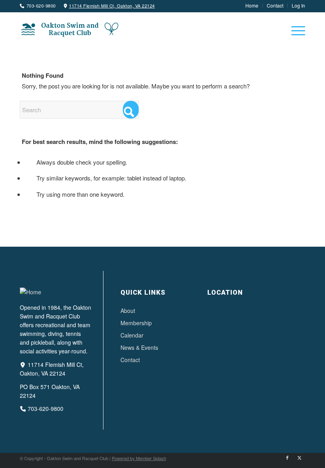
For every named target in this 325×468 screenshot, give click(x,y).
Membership (136, 323)
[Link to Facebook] (287, 457)
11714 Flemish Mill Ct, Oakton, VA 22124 (112, 5)
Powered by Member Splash (139, 458)
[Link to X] (299, 457)
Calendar (131, 335)
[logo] (69, 29)
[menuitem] (252, 6)
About (127, 311)
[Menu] (294, 30)
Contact (130, 360)
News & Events (139, 347)
